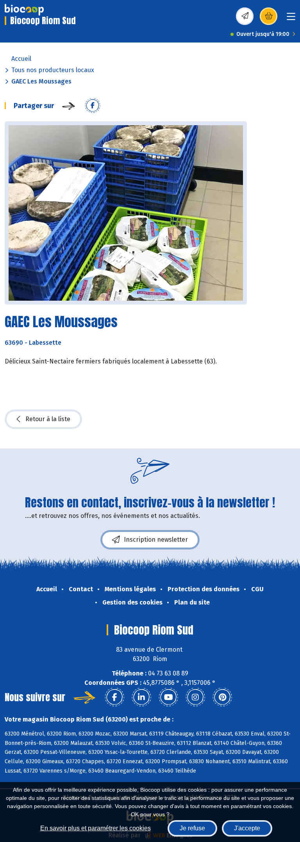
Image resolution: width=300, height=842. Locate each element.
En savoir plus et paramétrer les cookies (95, 828)
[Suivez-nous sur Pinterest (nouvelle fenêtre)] (222, 697)
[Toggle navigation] (291, 19)
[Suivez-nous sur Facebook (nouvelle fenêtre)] (114, 697)
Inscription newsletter (156, 539)
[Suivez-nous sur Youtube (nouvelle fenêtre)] (168, 697)
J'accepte (247, 828)
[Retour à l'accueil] (24, 10)
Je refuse (192, 828)
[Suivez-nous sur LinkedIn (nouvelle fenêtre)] (141, 697)
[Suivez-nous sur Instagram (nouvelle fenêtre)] (195, 697)
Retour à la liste (47, 419)
